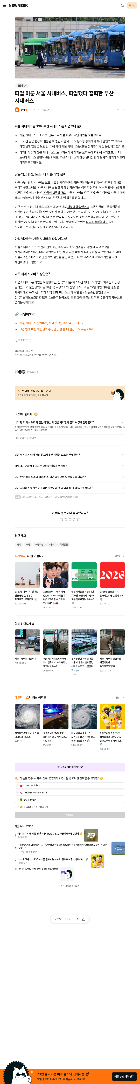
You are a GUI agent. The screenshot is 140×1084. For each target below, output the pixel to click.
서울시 (51, 544)
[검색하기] (122, 5)
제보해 (69, 497)
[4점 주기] (74, 519)
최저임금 (64, 544)
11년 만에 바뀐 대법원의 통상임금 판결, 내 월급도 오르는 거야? (56, 329)
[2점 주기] (66, 519)
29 (59, 919)
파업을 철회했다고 (97, 222)
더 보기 (118, 556)
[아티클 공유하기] (118, 109)
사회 (19, 544)
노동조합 (39, 544)
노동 (28, 544)
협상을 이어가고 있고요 (60, 227)
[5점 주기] (78, 519)
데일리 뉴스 (22, 85)
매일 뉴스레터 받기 (124, 1076)
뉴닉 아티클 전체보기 (70, 885)
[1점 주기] (62, 519)
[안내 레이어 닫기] (135, 1066)
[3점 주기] (70, 519)
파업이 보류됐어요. (54, 193)
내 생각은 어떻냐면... (27, 438)
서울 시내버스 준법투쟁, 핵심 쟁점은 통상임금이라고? (51, 323)
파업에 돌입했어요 (78, 207)
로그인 (132, 5)
